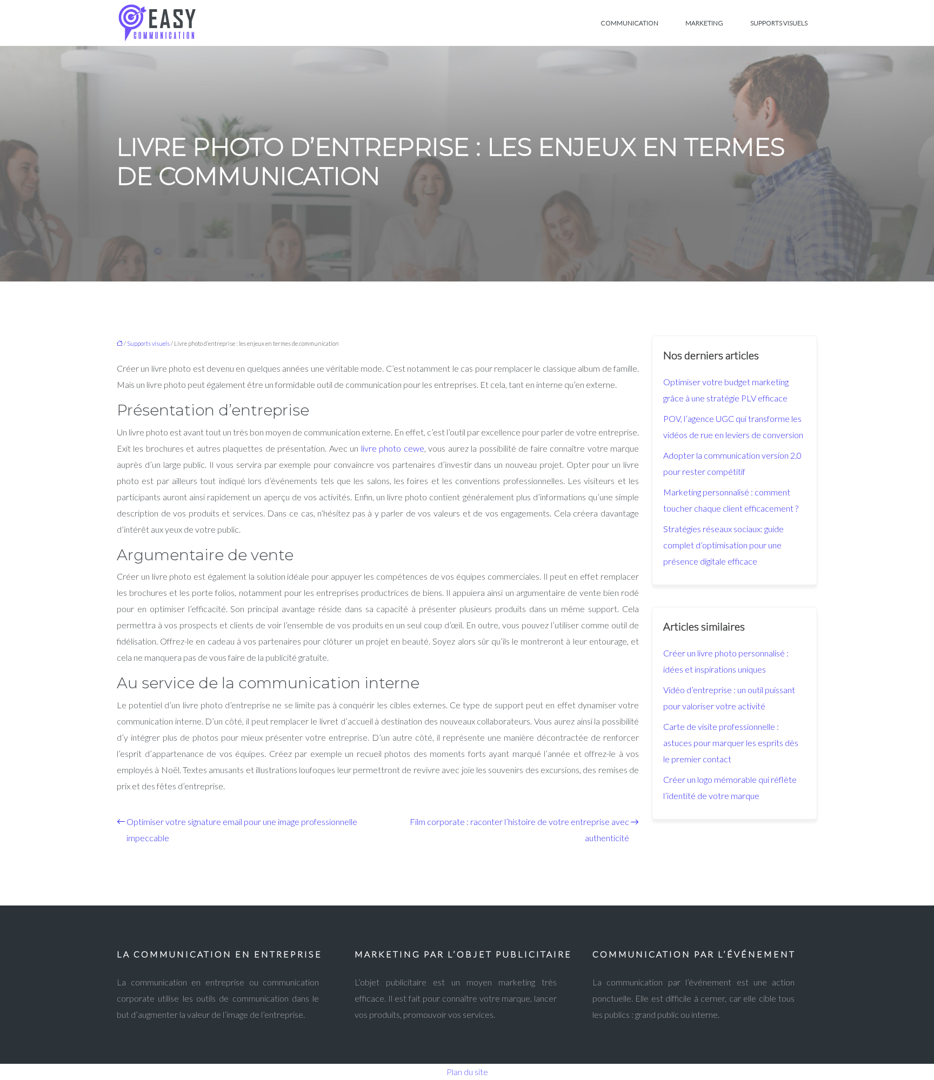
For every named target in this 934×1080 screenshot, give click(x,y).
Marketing (704, 23)
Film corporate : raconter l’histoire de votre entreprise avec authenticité (519, 829)
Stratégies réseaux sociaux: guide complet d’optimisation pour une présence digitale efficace (723, 545)
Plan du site (467, 1071)
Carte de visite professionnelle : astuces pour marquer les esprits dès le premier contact (730, 742)
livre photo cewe (392, 448)
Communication (629, 23)
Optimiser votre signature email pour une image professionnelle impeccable (241, 829)
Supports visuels (779, 23)
